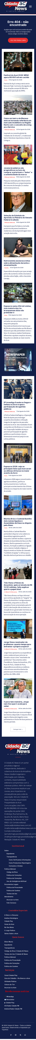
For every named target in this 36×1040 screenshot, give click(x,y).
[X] (20, 1035)
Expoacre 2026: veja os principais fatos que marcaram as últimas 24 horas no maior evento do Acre (17, 469)
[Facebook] (11, 1035)
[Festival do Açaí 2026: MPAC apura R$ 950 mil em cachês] (18, 62)
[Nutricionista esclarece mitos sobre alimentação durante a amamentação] (18, 247)
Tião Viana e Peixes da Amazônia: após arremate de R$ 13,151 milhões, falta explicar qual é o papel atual (18, 586)
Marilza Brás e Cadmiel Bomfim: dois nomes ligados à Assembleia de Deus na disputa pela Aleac (18, 522)
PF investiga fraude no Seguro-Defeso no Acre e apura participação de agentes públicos (17, 405)
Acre (5, 80)
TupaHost (5, 1029)
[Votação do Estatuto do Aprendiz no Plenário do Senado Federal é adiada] (18, 202)
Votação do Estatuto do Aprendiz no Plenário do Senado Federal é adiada (18, 217)
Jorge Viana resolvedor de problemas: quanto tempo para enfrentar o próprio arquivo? (17, 644)
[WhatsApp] (25, 1035)
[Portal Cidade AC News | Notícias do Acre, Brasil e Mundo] (16, 6)
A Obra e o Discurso (10, 592)
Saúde (6, 268)
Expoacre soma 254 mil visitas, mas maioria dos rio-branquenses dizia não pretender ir (17, 309)
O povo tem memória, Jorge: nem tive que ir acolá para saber (16, 704)
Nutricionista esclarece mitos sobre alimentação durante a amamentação (17, 263)
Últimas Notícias (9, 129)
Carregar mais (17, 729)
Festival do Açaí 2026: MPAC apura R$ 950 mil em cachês (16, 76)
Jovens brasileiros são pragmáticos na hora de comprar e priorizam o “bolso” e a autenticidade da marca (18, 171)
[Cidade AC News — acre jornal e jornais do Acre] (18, 749)
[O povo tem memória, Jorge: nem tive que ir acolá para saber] (18, 688)
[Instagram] (16, 1035)
